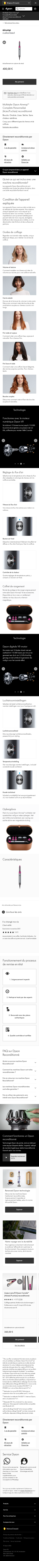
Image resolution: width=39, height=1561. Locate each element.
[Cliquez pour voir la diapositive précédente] (3, 440)
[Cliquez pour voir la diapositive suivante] (35, 440)
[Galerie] (4, 42)
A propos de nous (8, 1522)
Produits (5, 1504)
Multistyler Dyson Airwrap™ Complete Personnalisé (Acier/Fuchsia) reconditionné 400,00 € (12, 16)
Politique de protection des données (12, 1534)
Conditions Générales (8, 1538)
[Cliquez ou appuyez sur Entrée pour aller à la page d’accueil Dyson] (9, 9)
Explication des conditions (10, 127)
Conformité (19, 1538)
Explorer (19, 1210)
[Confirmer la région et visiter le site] (35, 3)
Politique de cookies (29, 1538)
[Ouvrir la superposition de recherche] (23, 9)
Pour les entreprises (9, 1516)
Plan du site (6, 1541)
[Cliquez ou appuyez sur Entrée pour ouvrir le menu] (3, 8)
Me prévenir (19, 82)
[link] (12, 912)
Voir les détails (20, 1345)
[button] (19, 1062)
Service (5, 1510)
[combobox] (17, 3)
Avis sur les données (16, 1541)
